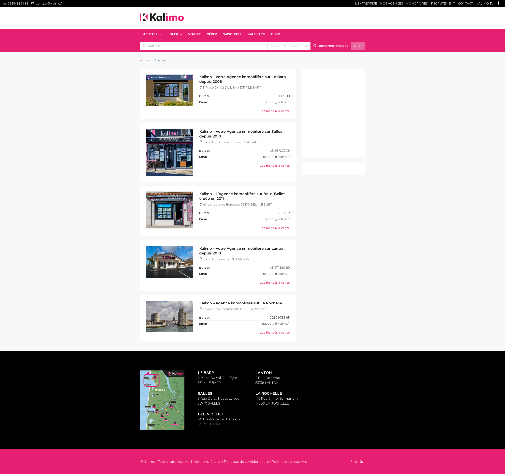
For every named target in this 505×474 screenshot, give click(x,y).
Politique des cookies (289, 462)
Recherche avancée (332, 46)
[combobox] (278, 46)
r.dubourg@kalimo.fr (275, 323)
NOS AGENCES (391, 3)
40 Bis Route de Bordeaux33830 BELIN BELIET (219, 419)
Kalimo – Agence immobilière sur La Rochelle (240, 303)
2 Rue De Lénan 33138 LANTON (268, 378)
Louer (173, 34)
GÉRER (212, 34)
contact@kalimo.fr (276, 102)
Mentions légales (207, 462)
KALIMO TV (484, 3)
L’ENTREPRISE (366, 3)
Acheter (150, 34)
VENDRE (194, 34)
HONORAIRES (417, 3)
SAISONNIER (232, 34)
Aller (358, 46)
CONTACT (465, 3)
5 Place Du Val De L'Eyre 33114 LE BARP (217, 378)
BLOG (275, 34)
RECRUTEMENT (443, 3)
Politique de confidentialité (246, 462)
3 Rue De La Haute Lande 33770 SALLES (218, 398)
